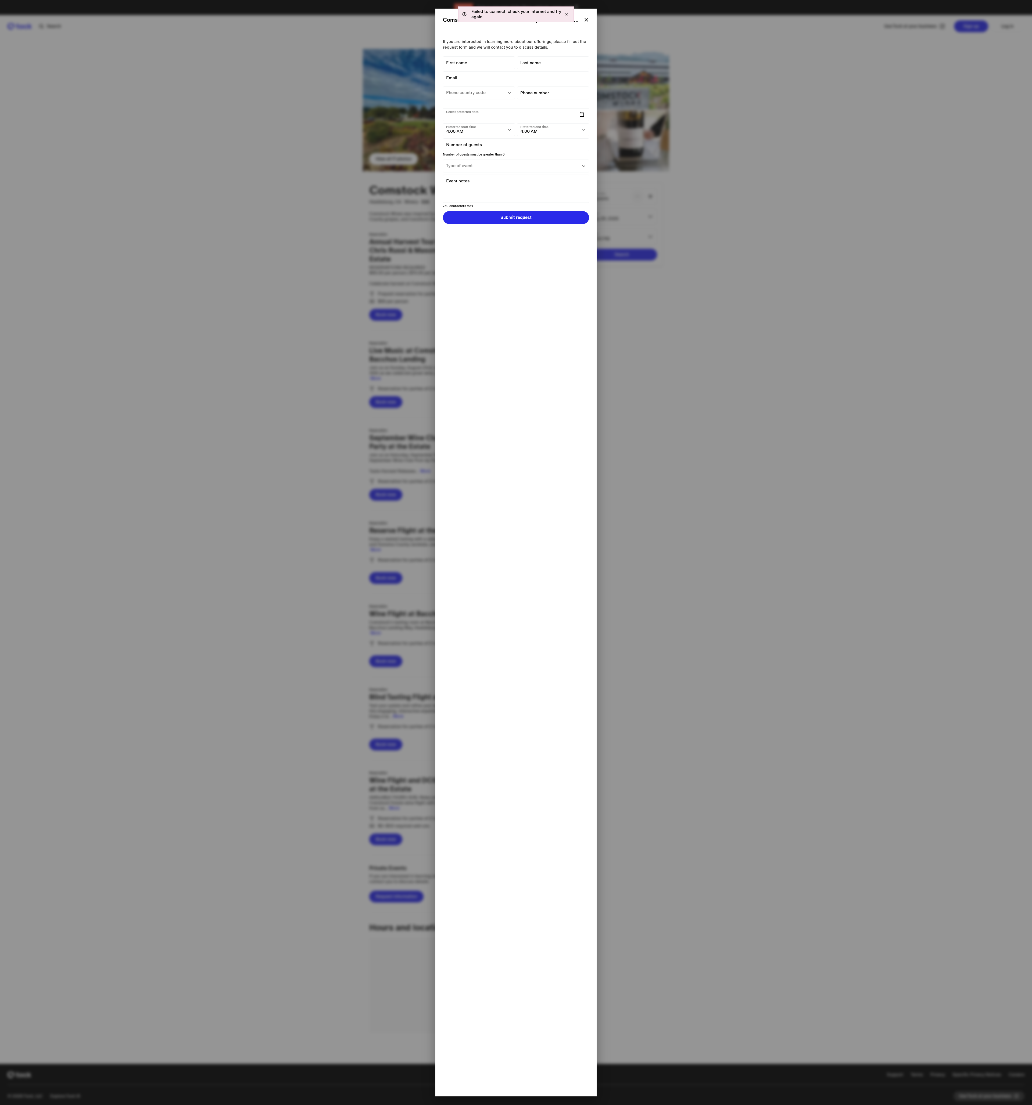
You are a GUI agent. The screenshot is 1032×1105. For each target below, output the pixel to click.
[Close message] (566, 14)
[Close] (586, 20)
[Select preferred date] (582, 115)
